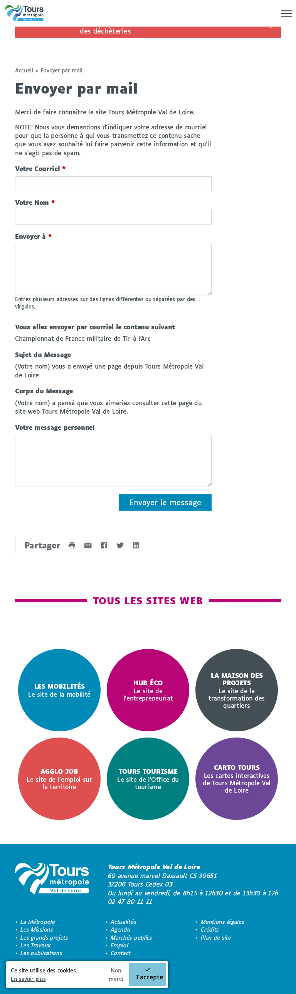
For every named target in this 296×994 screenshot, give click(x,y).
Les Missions (36, 929)
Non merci (116, 974)
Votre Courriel (40, 168)
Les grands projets (44, 937)
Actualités (123, 921)
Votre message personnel (55, 427)
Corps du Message (44, 391)
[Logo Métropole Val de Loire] (52, 884)
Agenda (120, 929)
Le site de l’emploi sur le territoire (59, 779)
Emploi (119, 945)
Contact (121, 953)
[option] (59, 690)
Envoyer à (33, 236)
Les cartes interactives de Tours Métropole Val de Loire (237, 778)
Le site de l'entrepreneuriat (148, 690)
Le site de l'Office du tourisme (148, 779)
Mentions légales (222, 921)
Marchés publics (131, 937)
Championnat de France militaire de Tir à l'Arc (82, 338)
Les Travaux (35, 945)
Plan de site (216, 937)
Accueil (24, 70)
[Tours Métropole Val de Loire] (24, 13)
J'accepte (149, 977)
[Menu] (284, 13)
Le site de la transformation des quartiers (237, 690)
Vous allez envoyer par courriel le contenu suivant (95, 327)
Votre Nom (35, 202)
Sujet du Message (43, 354)
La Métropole (37, 921)
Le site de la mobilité (59, 690)
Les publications (41, 953)
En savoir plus (28, 979)
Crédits (210, 929)
